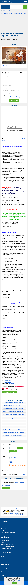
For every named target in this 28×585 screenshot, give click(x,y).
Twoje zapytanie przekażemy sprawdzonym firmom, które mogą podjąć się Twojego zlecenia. (13, 93)
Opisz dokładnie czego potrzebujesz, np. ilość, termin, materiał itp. (14, 73)
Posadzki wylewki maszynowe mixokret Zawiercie (13, 426)
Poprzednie (5, 65)
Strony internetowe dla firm (7, 544)
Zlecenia (3, 558)
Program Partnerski (5, 540)
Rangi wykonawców (5, 573)
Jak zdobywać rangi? (5, 569)
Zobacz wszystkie (5, 485)
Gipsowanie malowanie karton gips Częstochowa (13, 408)
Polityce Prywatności (16, 581)
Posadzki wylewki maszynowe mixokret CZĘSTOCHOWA (14, 514)
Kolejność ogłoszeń (5, 568)
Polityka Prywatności (5, 528)
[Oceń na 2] (6, 511)
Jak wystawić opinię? (5, 571)
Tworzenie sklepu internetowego (8, 546)
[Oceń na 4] (8, 511)
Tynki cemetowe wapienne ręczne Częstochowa (12, 435)
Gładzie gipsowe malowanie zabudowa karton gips (13, 402)
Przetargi (3, 560)
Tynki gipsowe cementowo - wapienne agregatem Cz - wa (13, 415)
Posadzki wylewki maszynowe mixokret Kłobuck (12, 418)
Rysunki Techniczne (14, 513)
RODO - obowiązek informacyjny (8, 532)
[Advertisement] (14, 23)
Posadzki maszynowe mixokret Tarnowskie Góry (12, 423)
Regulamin (3, 530)
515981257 (12, 461)
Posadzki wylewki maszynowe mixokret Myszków (13, 429)
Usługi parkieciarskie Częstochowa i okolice (11, 405)
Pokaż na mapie (14, 464)
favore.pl (10, 1)
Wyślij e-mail (8, 380)
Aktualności (3, 527)
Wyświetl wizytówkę (15, 452)
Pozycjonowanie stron (6, 548)
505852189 (12, 462)
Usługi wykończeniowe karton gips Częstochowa (13, 411)
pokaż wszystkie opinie (19, 482)
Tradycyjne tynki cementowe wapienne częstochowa (13, 432)
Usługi (2, 556)
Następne (22, 65)
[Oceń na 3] (7, 511)
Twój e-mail (4, 83)
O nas (2, 525)
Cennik (2, 575)
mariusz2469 (13, 447)
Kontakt (2, 542)
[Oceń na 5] (9, 511)
